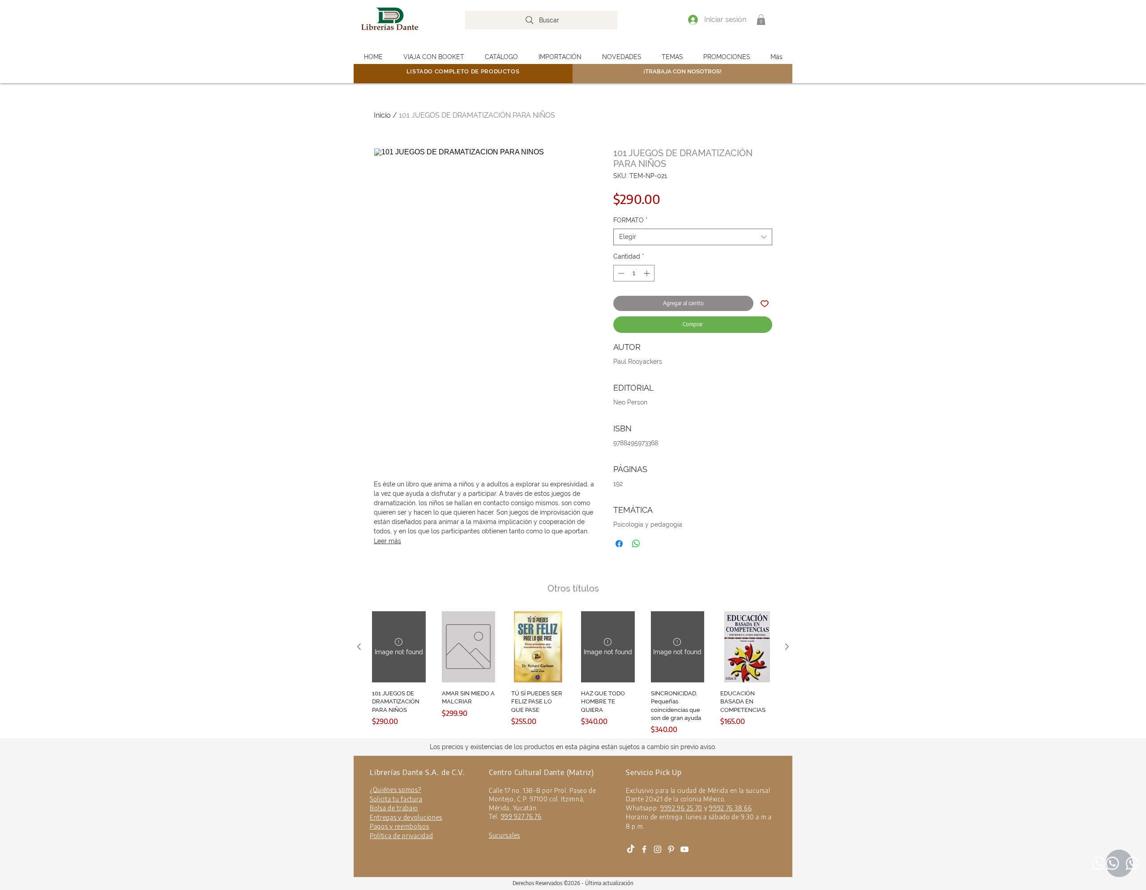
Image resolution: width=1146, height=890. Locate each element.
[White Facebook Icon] (644, 849)
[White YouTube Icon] (684, 849)
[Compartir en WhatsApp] (636, 543)
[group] (573, 673)
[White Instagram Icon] (658, 849)
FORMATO (630, 220)
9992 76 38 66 (730, 808)
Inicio (382, 115)
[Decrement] (620, 273)
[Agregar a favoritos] (764, 303)
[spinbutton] (634, 273)
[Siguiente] (787, 646)
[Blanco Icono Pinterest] (671, 849)
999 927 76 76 (521, 816)
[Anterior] (359, 646)
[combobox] (692, 237)
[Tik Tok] (631, 849)
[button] (761, 19)
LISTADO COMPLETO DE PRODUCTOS (463, 71)
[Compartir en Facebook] (619, 543)
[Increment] (647, 273)
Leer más (387, 541)
